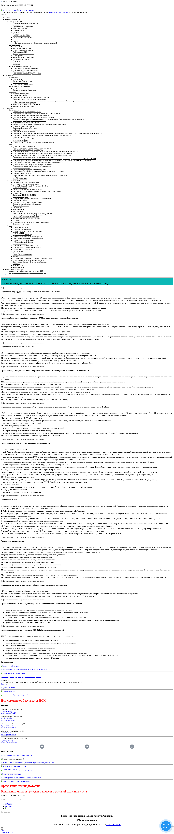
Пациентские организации (22, 173)
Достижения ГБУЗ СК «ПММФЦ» (25, 195)
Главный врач (17, 46)
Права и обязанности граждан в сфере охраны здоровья (32, 148)
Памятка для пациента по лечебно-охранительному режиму (33, 117)
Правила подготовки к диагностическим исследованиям (32, 164)
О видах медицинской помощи (23, 126)
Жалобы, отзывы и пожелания (23, 54)
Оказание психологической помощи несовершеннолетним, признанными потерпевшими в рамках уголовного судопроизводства (57, 133)
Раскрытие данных (15, 21)
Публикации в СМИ (20, 52)
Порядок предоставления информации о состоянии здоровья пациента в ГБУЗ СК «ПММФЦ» (45, 151)
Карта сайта (9, 806)
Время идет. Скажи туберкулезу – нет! (26, 217)
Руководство (13, 77)
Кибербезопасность (19, 267)
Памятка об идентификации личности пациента (29, 121)
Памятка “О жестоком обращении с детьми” (28, 202)
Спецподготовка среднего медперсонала (27, 247)
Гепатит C (16, 264)
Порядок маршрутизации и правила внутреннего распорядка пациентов (38, 162)
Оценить (4, 684)
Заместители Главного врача (22, 81)
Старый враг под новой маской (23, 240)
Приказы (16, 25)
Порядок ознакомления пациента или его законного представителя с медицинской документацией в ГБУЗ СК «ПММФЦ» (55, 159)
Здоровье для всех (19, 265)
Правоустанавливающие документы (25, 23)
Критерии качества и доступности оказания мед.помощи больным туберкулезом (40, 175)
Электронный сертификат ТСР (23, 139)
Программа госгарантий (21, 36)
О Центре (8, 803)
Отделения (12, 92)
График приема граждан (21, 59)
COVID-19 (16, 130)
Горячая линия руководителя (23, 50)
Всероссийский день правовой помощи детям (28, 260)
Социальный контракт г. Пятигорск (25, 128)
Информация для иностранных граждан (26, 122)
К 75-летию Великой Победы (23, 242)
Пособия (16, 220)
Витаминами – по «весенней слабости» (26, 218)
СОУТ (15, 39)
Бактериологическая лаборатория (24, 103)
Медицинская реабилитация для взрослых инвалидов (27, 273)
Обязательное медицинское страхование (27, 112)
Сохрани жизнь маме (20, 244)
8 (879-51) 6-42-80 (7, 718)
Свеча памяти (17, 208)
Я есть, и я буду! (18, 251)
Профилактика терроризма (22, 229)
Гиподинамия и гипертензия (23, 249)
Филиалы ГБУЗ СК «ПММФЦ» (20, 66)
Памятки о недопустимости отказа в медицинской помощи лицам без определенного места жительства (48, 119)
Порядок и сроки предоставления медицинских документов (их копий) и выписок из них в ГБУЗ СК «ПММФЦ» (52, 160)
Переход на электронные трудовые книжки (28, 238)
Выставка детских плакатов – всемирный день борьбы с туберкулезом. (37, 191)
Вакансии (16, 63)
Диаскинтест (17, 193)
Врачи (15, 88)
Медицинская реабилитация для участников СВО (26, 271)
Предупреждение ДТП (20, 227)
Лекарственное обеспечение (22, 37)
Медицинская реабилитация (14, 269)
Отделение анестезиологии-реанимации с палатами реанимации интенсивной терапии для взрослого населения (51, 101)
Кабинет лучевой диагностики (23, 106)
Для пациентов (14, 110)
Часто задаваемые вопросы (22, 48)
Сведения (16, 32)
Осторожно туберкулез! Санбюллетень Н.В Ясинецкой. (32, 198)
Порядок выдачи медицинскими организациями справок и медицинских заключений (42, 153)
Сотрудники (9, 75)
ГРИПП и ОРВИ (18, 233)
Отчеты (15, 41)
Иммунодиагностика (20, 179)
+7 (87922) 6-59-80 (7, 740)
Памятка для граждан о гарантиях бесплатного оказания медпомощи (36, 113)
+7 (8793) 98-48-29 (7, 711)
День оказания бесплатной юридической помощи (30, 262)
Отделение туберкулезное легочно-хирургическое (30, 99)
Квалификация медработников (19, 86)
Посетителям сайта (15, 180)
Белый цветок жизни (20, 188)
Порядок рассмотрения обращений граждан (28, 150)
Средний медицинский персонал (24, 90)
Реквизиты (16, 61)
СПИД (15, 177)
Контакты (16, 65)
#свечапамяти (113, 824)
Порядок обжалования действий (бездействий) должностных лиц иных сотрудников (42, 155)
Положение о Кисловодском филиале (26, 72)
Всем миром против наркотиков (24, 132)
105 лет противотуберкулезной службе (26, 184)
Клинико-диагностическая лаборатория (26, 104)
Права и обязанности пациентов (24, 146)
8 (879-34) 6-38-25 (7, 726)
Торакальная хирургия (20, 141)
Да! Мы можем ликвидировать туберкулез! (27, 189)
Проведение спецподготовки (20, 786)
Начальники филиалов (20, 83)
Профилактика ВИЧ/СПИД (22, 235)
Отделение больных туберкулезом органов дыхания (31, 97)
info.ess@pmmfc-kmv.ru (9, 727)
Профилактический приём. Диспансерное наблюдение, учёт (33, 142)
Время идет (17, 253)
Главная (7, 17)
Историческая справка (20, 197)
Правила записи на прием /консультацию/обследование (32, 166)
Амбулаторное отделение (21, 94)
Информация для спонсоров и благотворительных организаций (35, 43)
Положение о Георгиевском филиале (25, 68)
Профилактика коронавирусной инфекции (27, 236)
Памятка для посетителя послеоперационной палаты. (31, 115)
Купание (16, 256)
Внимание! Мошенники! (21, 224)
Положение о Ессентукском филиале (25, 70)
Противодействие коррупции (23, 27)
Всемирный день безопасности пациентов (27, 231)
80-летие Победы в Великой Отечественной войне (30, 186)
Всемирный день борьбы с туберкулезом (27, 204)
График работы (18, 56)
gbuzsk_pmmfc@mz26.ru (9, 713)
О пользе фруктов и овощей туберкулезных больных (31, 222)
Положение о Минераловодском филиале (27, 74)
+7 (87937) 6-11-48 (7, 733)
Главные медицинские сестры (23, 84)
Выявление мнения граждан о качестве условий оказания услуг (44, 791)
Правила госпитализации (21, 168)
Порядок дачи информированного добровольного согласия (33, 157)
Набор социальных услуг (21, 137)
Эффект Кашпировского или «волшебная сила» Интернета (33, 213)
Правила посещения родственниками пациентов (29, 170)
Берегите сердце (18, 209)
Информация (9, 108)
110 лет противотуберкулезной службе (26, 182)
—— (10, 144)
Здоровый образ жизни (21, 206)
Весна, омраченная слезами (22, 255)
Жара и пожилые (19, 211)
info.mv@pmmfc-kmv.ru (9, 742)
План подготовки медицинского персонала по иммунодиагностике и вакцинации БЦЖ (43, 135)
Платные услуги (18, 30)
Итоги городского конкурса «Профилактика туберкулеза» (33, 215)
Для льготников (11, 700)
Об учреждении (14, 45)
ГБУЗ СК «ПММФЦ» (12, 19)
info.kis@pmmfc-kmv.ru (8, 735)
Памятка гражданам (20, 200)
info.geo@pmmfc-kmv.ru (9, 720)
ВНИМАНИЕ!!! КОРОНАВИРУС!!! (25, 246)
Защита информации (20, 28)
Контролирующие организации (24, 57)
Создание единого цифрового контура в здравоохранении (33, 258)
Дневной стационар (20, 95)
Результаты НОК (34, 700)
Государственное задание (21, 34)
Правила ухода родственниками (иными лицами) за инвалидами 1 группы (38, 171)
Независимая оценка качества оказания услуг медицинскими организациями (39, 124)
